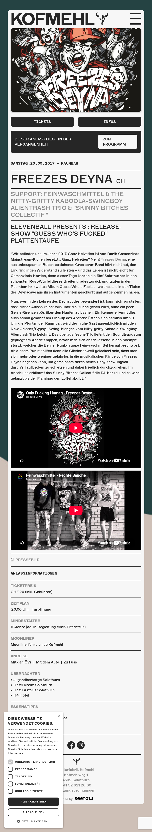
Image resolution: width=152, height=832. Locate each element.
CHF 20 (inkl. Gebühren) (31, 592)
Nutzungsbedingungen (76, 790)
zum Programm (114, 142)
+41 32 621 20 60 (76, 785)
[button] (33, 821)
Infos (110, 121)
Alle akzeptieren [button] (34, 801)
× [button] (58, 715)
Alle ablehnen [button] (34, 812)
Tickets (42, 121)
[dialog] (33, 770)
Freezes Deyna (113, 259)
